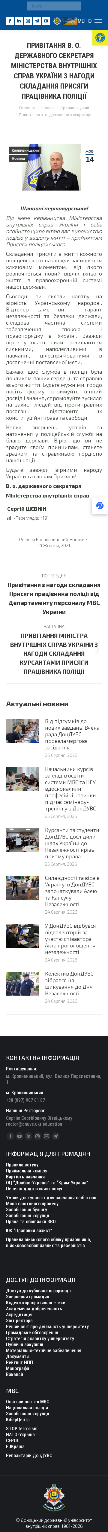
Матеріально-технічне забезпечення (43, 1350)
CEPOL (12, 1440)
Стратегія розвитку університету (40, 1338)
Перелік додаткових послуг (34, 1189)
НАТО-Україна (20, 1434)
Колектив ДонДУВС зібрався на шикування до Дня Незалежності (69, 983)
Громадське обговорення (32, 1332)
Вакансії (14, 1374)
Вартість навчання (25, 1177)
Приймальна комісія (26, 1171)
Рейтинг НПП (19, 1362)
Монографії (17, 1368)
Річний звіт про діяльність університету (47, 1326)
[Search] (75, 5)
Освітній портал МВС (27, 1402)
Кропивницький (25, 150)
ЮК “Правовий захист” (29, 1230)
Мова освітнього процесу (32, 1204)
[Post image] (22, 731)
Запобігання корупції (27, 1215)
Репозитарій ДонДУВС (29, 1455)
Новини (18, 158)
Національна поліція (27, 1408)
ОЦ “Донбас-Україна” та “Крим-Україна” (47, 1183)
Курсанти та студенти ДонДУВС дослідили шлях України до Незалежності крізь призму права (72, 843)
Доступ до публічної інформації (38, 1291)
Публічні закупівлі (24, 1344)
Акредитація (19, 1315)
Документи (17, 1356)
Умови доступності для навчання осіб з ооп (51, 1198)
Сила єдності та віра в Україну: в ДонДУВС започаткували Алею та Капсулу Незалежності (72, 890)
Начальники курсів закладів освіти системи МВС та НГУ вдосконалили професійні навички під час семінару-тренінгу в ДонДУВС (70, 789)
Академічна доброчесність (34, 1309)
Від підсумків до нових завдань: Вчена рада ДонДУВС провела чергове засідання (72, 734)
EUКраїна (15, 1446)
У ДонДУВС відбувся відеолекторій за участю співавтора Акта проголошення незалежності (70, 938)
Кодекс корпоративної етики (35, 1303)
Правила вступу (22, 1165)
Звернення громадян (27, 1297)
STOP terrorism (22, 1428)
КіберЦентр (18, 1420)
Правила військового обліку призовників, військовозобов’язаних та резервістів (48, 1242)
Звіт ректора (19, 1320)
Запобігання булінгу (26, 1209)
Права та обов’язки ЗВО (31, 1221)
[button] (100, 37)
